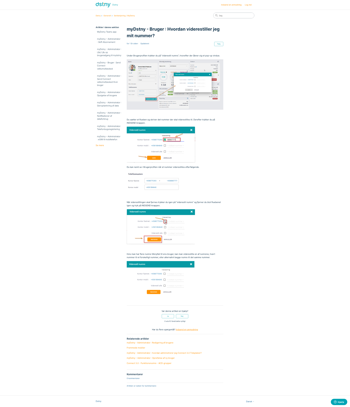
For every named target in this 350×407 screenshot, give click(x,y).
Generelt (107, 15)
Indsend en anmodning (231, 5)
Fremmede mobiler (136, 347)
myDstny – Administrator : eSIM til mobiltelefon (108, 138)
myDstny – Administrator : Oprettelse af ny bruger (151, 358)
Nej (182, 316)
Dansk (249, 401)
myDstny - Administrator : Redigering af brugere (150, 342)
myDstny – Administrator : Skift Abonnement (108, 40)
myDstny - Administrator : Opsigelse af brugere (109, 94)
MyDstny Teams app (106, 31)
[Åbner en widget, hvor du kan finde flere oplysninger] (339, 402)
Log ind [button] (248, 5)
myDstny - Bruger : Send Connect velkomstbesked (109, 65)
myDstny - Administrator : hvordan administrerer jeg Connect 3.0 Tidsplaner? (164, 353)
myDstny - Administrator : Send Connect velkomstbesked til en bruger (109, 80)
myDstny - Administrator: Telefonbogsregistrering (109, 128)
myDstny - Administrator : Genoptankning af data (109, 104)
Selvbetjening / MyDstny (124, 15)
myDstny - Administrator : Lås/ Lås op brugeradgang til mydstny (109, 52)
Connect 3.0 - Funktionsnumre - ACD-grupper (149, 363)
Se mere (100, 145)
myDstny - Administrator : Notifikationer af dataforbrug (109, 115)
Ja (168, 316)
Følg (218, 44)
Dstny (98, 15)
